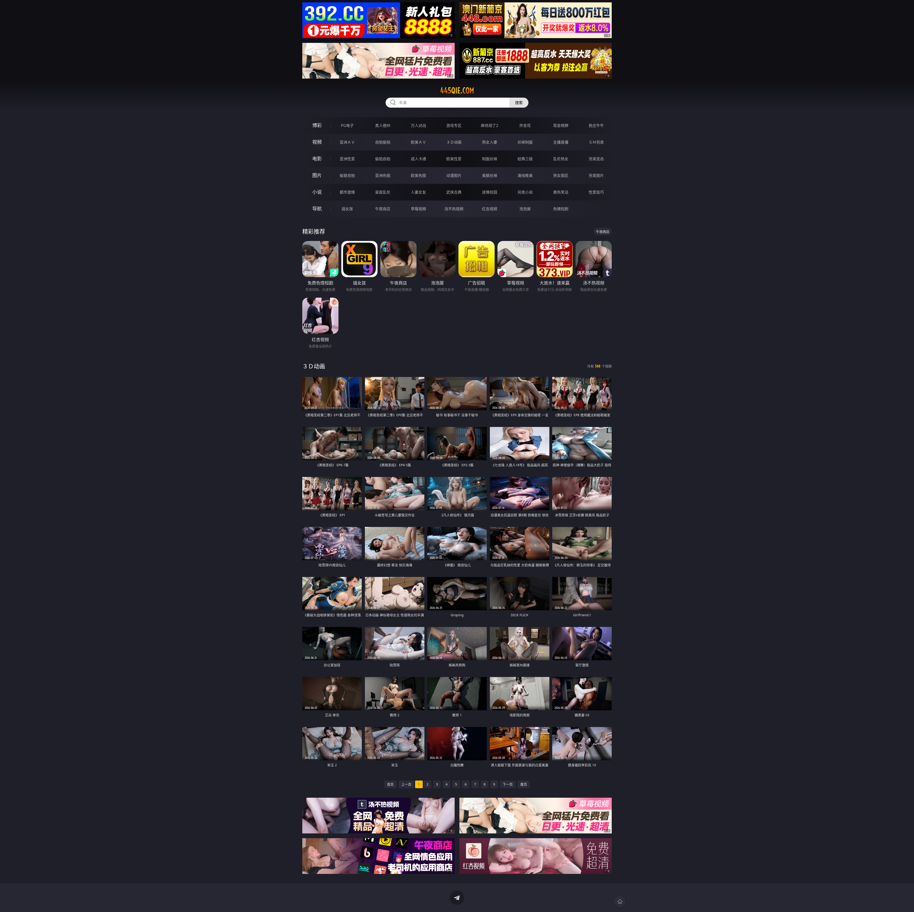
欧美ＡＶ (418, 142)
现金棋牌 (560, 125)
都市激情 (347, 192)
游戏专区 (454, 125)
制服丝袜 (489, 158)
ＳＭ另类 (596, 142)
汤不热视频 (453, 208)
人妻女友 (418, 192)
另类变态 (596, 158)
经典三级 (525, 158)
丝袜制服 (525, 142)
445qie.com (457, 90)
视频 (317, 142)
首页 (390, 784)
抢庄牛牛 (596, 125)
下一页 (508, 784)
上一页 (406, 784)
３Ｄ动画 (454, 142)
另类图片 (596, 175)
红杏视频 (489, 208)
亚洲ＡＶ (347, 142)
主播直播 (560, 142)
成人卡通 (418, 158)
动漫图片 (454, 175)
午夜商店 (382, 208)
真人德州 (382, 125)
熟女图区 (560, 175)
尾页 (523, 784)
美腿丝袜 (489, 175)
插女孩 (347, 208)
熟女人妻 (489, 142)
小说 (317, 192)
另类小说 (525, 192)
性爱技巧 (596, 192)
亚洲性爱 (347, 158)
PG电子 (347, 125)
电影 (317, 158)
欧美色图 (418, 175)
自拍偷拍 (382, 142)
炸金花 (525, 125)
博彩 (317, 125)
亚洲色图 (382, 175)
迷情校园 (489, 192)
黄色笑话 (560, 192)
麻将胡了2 (489, 125)
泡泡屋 (525, 208)
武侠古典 (454, 192)
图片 (317, 175)
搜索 (519, 102)
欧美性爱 (454, 158)
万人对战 (418, 125)
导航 (317, 208)
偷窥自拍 (347, 175)
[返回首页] (620, 901)
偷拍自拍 (382, 158)
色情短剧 (560, 208)
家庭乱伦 (382, 192)
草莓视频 (418, 208)
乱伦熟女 (560, 158)
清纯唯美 (525, 175)
